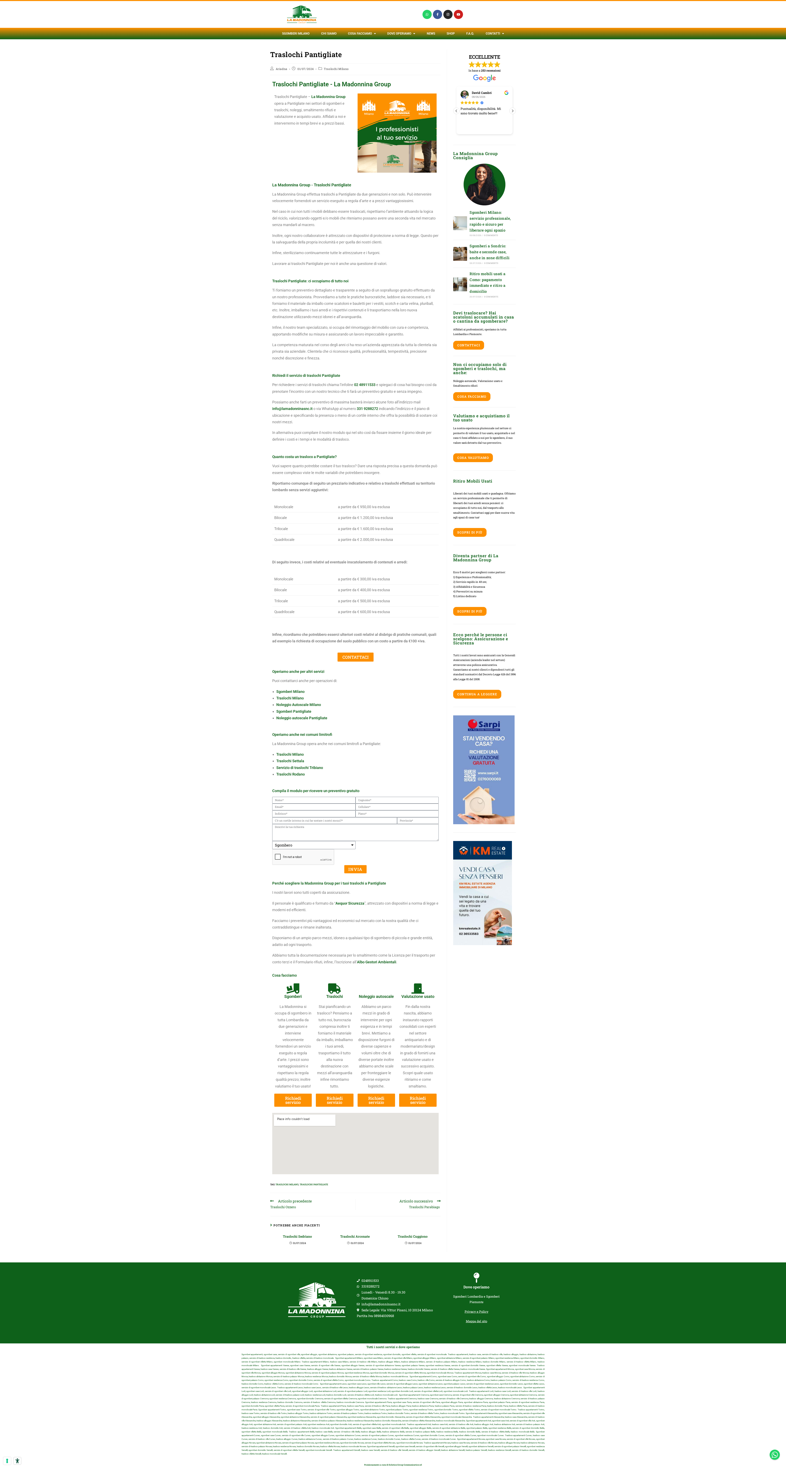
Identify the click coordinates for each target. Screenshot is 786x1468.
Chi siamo (329, 33)
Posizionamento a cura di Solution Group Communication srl (393, 1464)
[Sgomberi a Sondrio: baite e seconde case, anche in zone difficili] (460, 254)
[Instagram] (448, 14)
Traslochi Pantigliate (314, 1184)
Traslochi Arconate (355, 1236)
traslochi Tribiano (308, 768)
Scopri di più (469, 532)
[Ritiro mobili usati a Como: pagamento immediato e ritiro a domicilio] (460, 284)
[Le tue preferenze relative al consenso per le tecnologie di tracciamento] (7, 1461)
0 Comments (491, 235)
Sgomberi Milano (295, 33)
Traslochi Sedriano (298, 1236)
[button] (512, 111)
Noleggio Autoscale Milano (298, 704)
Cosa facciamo (360, 33)
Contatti (493, 33)
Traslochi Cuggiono (413, 1236)
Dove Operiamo (399, 33)
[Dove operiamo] (476, 1278)
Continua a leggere (477, 694)
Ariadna (281, 69)
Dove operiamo (476, 1286)
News (431, 33)
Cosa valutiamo (473, 458)
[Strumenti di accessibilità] (17, 1461)
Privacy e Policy (476, 1311)
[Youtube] (458, 14)
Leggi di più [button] (468, 128)
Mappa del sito (476, 1321)
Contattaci (468, 345)
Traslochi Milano (336, 69)
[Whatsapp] (427, 14)
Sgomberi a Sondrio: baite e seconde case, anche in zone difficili (489, 251)
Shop (451, 33)
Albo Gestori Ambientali (376, 962)
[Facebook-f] (437, 14)
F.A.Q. (470, 33)
